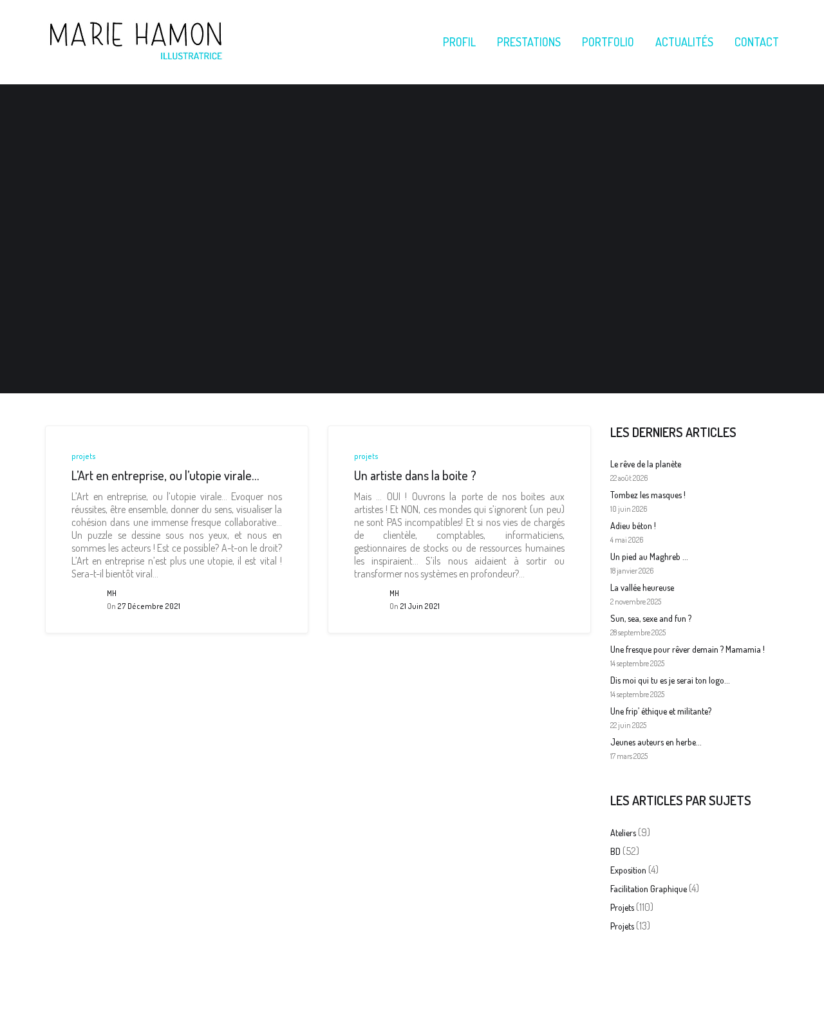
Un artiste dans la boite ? (415, 475)
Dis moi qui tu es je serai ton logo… (669, 680)
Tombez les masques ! (648, 494)
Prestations (529, 42)
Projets (622, 926)
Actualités (684, 42)
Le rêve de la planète (645, 463)
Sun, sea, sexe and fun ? (650, 618)
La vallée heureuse (642, 587)
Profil (459, 42)
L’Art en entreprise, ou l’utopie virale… (165, 475)
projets (83, 456)
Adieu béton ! (633, 525)
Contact (757, 42)
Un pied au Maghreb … (649, 556)
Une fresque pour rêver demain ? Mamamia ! (687, 649)
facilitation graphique (648, 888)
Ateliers (623, 832)
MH (112, 593)
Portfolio (608, 42)
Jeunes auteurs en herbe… (655, 741)
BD (615, 851)
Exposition (628, 870)
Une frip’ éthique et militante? (660, 711)
